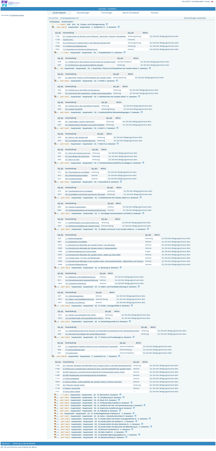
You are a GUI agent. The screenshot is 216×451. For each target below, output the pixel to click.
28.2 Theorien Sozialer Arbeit (74, 385)
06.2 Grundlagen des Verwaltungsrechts (80, 141)
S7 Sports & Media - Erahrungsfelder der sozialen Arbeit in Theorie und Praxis (92, 382)
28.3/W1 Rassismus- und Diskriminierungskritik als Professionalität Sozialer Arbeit (94, 372)
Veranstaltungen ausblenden (195, 18)
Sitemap (207, 1)
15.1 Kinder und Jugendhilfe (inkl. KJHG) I (80, 315)
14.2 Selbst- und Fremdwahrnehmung (79, 299)
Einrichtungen (107, 13)
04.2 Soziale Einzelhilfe (73, 109)
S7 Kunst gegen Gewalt (71, 391)
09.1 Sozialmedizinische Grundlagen (79, 191)
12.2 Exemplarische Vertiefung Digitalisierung (80, 49)
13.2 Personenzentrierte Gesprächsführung (81, 280)
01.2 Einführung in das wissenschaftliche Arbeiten (84, 65)
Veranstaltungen (83, 13)
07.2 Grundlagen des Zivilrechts (77, 156)
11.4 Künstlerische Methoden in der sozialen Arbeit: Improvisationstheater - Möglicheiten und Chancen (104, 261)
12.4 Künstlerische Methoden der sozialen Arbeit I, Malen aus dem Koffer (93, 255)
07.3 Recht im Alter (72, 159)
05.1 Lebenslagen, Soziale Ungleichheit (79, 121)
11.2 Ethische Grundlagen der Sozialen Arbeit (82, 226)
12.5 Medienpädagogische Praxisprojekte (80, 251)
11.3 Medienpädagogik (73, 238)
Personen (154, 13)
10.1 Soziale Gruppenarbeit (75, 207)
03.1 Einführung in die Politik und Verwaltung (82, 90)
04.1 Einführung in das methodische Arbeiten (82, 106)
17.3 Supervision (71, 353)
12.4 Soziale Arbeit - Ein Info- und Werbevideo (82, 258)
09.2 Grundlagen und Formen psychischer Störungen (85, 194)
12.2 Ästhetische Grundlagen (76, 242)
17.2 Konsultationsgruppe (75, 350)
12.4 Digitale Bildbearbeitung (76, 264)
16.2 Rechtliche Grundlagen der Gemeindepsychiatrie (85, 334)
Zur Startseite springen (16, 15)
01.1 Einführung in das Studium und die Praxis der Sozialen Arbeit (90, 62)
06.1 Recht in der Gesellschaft (76, 137)
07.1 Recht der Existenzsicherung (77, 153)
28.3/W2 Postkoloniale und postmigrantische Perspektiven (84, 375)
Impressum (5, 443)
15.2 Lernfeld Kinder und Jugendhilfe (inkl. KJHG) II (84, 318)
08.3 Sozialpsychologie (73, 179)
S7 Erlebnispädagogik (71, 378)
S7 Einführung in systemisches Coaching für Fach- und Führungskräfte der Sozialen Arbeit (97, 369)
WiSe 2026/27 (186, 1)
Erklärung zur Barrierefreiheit (24, 443)
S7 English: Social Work (71, 388)
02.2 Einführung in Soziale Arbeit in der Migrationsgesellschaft (86, 43)
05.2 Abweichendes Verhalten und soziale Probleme (84, 125)
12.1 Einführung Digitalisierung (75, 46)
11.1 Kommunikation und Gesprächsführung (82, 223)
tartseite (102, 9)
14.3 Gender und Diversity (75, 302)
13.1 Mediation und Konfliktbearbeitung (80, 277)
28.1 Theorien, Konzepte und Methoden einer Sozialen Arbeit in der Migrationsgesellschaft (97, 365)
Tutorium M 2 (68, 39)
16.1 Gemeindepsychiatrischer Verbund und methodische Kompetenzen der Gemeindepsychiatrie (102, 331)
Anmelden (112, 9)
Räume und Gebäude (131, 13)
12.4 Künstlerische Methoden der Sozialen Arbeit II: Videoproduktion (91, 248)
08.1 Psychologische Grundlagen (77, 172)
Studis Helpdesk (59, 13)
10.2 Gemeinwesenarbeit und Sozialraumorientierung (85, 210)
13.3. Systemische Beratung (75, 283)
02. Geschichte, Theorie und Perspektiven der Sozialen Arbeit (88, 77)
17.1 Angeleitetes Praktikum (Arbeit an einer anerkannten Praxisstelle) (91, 346)
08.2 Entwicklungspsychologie (76, 175)
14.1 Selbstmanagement (74, 296)
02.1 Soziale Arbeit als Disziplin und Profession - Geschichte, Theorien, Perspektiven (94, 36)
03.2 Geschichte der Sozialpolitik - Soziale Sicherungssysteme (88, 93)
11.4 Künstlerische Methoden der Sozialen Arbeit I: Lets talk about (90, 245)
